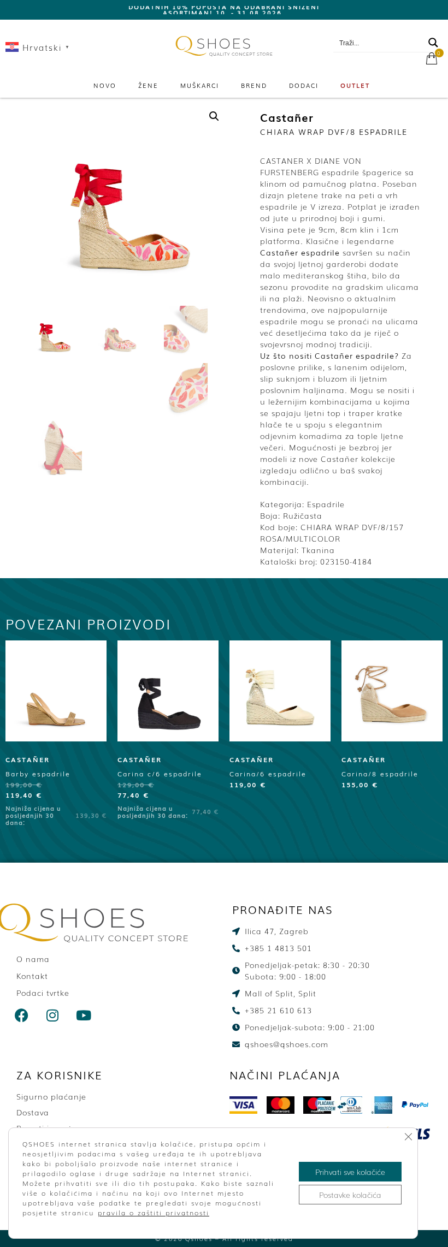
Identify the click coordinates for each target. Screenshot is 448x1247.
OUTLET (355, 85)
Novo (104, 85)
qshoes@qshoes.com (393, 27)
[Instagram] (53, 1015)
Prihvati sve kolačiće (350, 1171)
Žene (148, 85)
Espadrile (326, 503)
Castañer (287, 117)
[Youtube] (84, 1015)
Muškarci (199, 85)
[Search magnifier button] (433, 42)
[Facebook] (22, 1015)
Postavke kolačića (350, 1194)
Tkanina (318, 549)
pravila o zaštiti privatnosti (153, 1213)
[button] (214, 116)
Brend (254, 85)
